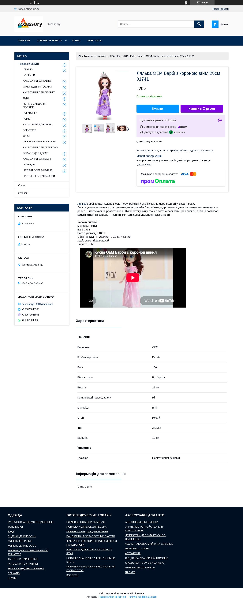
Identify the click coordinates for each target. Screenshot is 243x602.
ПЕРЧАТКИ (14, 573)
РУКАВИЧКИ (30, 113)
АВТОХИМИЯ (132, 553)
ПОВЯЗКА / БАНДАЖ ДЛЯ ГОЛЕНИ (87, 531)
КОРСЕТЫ (72, 575)
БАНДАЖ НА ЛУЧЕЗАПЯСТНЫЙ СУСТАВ (90, 536)
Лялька (81, 203)
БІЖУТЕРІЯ (29, 130)
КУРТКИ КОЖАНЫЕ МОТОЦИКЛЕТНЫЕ (30, 522)
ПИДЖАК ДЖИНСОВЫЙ (22, 536)
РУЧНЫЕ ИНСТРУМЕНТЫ (140, 567)
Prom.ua (139, 593)
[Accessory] (28, 30)
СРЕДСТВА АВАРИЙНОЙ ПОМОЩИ (146, 558)
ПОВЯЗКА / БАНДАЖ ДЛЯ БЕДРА (86, 526)
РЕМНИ (12, 578)
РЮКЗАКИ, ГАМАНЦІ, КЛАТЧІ (39, 141)
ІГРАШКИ (115, 56)
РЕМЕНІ (27, 118)
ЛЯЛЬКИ (128, 56)
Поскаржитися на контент (112, 597)
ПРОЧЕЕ (130, 572)
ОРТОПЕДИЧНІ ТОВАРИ (37, 86)
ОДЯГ (26, 98)
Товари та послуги (95, 56)
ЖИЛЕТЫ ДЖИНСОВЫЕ (22, 545)
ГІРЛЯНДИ (29, 164)
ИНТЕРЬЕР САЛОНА (137, 548)
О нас (76, 40)
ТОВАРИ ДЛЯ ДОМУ (35, 153)
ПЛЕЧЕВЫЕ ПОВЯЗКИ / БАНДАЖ (85, 522)
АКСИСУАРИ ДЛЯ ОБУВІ (37, 124)
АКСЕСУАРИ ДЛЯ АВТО (37, 80)
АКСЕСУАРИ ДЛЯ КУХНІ (37, 158)
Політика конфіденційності (142, 597)
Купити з (195, 108)
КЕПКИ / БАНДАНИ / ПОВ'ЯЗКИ (35, 105)
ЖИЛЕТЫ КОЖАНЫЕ (20, 541)
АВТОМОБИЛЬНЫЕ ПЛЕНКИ (141, 522)
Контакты (95, 40)
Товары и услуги (49, 40)
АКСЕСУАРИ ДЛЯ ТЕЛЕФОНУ (40, 147)
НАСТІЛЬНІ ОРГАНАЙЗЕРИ (39, 176)
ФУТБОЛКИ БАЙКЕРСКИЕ (23, 559)
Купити (157, 108)
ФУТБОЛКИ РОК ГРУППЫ (23, 563)
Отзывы (23, 193)
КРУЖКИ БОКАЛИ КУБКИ (37, 170)
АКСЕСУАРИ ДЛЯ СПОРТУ (39, 92)
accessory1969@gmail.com (37, 303)
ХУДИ (11, 531)
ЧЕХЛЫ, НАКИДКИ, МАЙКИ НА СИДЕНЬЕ (149, 543)
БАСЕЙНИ (29, 75)
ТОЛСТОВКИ (15, 526)
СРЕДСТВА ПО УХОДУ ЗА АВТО (144, 562)
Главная (24, 40)
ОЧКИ (26, 135)
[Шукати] (199, 24)
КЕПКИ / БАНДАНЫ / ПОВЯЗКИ (26, 568)
